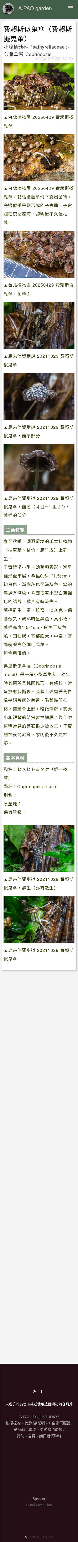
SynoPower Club (39, 1504)
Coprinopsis (38, 54)
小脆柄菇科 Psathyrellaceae (34, 46)
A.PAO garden (35, 8)
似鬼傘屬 (13, 54)
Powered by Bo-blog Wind (40, 1537)
